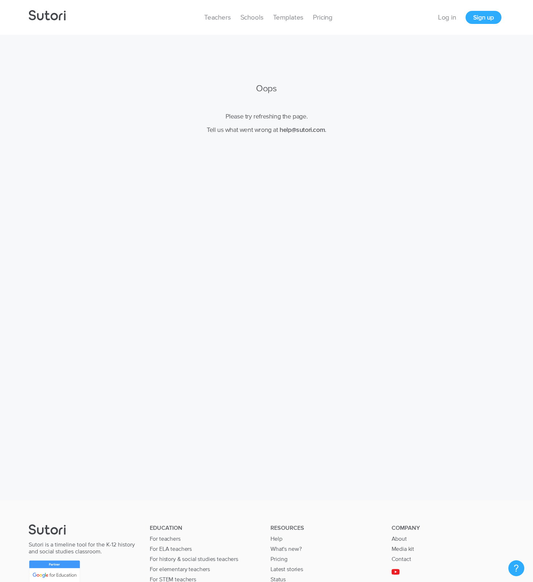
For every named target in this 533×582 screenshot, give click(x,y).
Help (276, 538)
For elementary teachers (180, 569)
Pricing (322, 17)
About (399, 538)
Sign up (483, 17)
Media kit (403, 548)
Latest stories (286, 569)
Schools (252, 17)
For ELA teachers (171, 548)
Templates (288, 17)
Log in (447, 17)
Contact (401, 559)
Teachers (217, 17)
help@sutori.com (302, 129)
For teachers (165, 538)
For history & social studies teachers (194, 559)
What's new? (285, 548)
